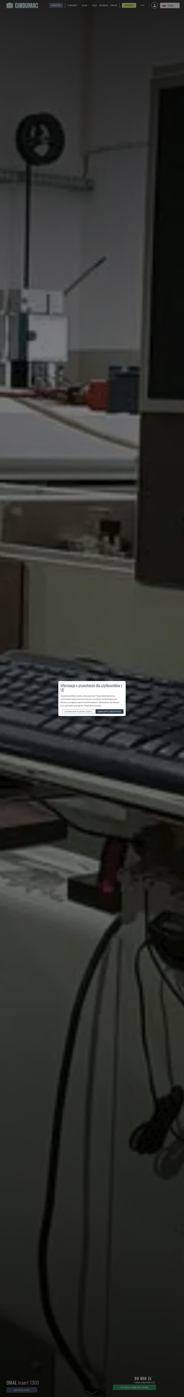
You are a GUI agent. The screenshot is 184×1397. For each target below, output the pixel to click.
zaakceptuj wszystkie (109, 711)
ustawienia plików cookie (78, 711)
